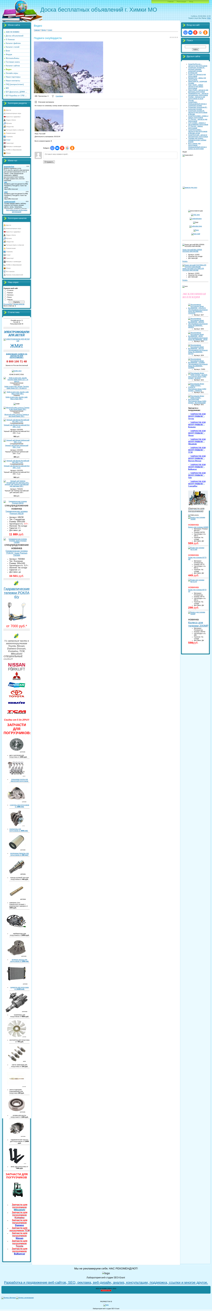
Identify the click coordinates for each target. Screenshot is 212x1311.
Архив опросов (18, 304)
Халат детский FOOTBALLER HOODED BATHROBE (193, 269)
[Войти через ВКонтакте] (57, 148)
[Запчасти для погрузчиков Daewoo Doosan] (16, 689)
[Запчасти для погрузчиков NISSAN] (16, 671)
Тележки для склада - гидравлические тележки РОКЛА (197, 140)
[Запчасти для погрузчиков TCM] (16, 716)
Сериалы (9, 136)
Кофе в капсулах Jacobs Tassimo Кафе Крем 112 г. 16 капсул (16, 387)
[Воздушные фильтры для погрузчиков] (17, 850)
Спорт (8, 140)
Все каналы (10, 271)
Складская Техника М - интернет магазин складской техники (196, 69)
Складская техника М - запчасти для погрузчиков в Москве (197, 112)
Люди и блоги (11, 120)
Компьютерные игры (13, 113)
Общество (10, 126)
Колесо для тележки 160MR (198, 527)
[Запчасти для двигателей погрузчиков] (17, 776)
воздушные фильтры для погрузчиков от (19, 854)
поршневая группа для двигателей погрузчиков (19, 780)
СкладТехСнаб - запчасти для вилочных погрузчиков (198, 135)
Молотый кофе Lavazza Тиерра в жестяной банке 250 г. (16, 415)
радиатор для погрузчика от (19, 988)
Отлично (10, 290)
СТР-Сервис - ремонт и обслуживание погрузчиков (198, 123)
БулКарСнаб (192, 73)
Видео (44, 30)
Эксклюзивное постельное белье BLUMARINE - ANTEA (198, 351)
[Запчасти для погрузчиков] (16, 1198)
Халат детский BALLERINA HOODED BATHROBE (192, 250)
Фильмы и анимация (13, 146)
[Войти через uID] (52, 148)
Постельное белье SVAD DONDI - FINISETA (197, 389)
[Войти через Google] (67, 148)
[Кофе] (16, 371)
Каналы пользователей (14, 275)
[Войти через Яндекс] (62, 148)
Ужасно (10, 299)
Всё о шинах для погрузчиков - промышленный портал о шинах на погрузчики (197, 146)
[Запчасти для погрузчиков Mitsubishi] (16, 679)
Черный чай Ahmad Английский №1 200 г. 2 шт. (17, 426)
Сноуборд (59, 96)
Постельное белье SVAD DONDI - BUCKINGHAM (197, 402)
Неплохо (10, 295)
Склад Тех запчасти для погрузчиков (197, 75)
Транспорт (10, 143)
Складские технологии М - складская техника (197, 108)
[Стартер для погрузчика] (17, 802)
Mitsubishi (19, 1207)
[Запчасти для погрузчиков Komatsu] (16, 706)
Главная (170, 1)
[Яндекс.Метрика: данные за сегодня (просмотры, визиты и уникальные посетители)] (8, 1298)
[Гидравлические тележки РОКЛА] (16, 621)
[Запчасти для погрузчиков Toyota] (16, 697)
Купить (184, 261)
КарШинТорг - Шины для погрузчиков (197, 78)
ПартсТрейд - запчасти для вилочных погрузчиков (198, 91)
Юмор (8, 153)
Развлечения (11, 133)
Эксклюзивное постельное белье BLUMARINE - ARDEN (198, 325)
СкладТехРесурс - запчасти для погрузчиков (197, 65)
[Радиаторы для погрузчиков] (17, 984)
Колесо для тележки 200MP (198, 624)
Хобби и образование (14, 150)
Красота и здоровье (13, 117)
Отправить (49, 162)
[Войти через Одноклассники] (72, 148)
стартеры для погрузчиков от (19, 805)
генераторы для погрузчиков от (18, 830)
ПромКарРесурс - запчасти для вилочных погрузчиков (198, 94)
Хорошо (10, 292)
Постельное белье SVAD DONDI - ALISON (197, 377)
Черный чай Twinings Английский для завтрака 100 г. (17, 485)
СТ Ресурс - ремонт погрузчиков (195, 127)
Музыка (9, 123)
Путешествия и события (15, 130)
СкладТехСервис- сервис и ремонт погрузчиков (198, 116)
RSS (209, 18)
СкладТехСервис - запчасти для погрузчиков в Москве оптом (197, 131)
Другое (8, 110)
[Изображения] (49, 120)
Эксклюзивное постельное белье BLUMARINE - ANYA (198, 338)
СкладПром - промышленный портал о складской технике (197, 103)
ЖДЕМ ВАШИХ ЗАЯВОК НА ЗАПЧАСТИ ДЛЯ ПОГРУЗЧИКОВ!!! (16, 355)
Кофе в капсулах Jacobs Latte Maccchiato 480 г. (17, 398)
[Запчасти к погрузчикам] (198, 505)
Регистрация (181, 1)
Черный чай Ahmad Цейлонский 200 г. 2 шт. (16, 446)
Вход (191, 1)
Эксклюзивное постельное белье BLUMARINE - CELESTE (198, 311)
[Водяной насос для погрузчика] (16, 956)
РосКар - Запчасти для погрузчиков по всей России (196, 98)
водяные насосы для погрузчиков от (19, 960)
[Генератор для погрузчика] (16, 825)
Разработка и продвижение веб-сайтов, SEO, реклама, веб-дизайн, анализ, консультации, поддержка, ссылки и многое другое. (106, 1282)
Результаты (8, 304)
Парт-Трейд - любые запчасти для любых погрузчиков (195, 86)
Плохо (9, 297)
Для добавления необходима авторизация (16, 211)
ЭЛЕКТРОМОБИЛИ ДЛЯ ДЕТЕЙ (16, 333)
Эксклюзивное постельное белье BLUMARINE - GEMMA (198, 365)
